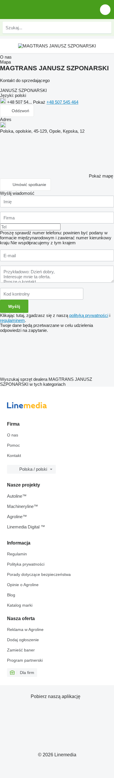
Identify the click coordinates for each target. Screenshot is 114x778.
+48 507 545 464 (62, 102)
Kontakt (14, 455)
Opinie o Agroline (23, 584)
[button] (105, 9)
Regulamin (17, 554)
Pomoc (13, 445)
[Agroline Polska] (38, 9)
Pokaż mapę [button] (101, 175)
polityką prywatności (88, 315)
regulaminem (12, 320)
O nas (12, 435)
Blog (11, 595)
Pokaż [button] (39, 102)
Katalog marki (19, 605)
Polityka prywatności (25, 564)
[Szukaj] (105, 27)
